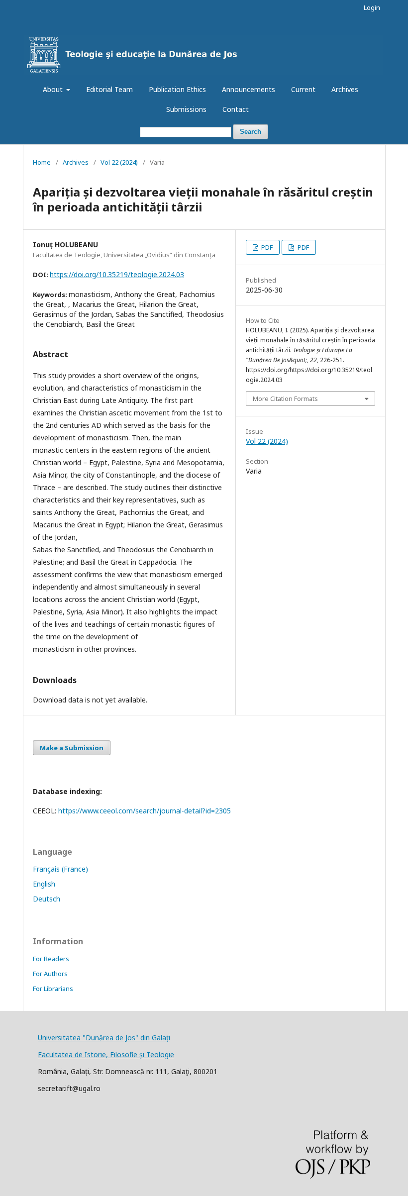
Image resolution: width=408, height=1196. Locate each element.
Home (42, 162)
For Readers (51, 958)
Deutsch (46, 898)
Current (303, 89)
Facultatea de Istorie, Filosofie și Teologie (106, 1054)
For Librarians (53, 988)
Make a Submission (71, 747)
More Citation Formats (285, 398)
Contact (235, 109)
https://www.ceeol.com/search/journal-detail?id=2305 (144, 810)
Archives (344, 89)
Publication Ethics (177, 89)
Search (250, 131)
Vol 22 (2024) (119, 162)
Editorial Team (109, 89)
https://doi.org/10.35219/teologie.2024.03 (117, 274)
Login (372, 7)
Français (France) (60, 869)
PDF (266, 247)
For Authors (50, 973)
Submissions (186, 109)
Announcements (248, 89)
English (44, 884)
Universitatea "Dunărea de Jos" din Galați (104, 1037)
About (54, 89)
